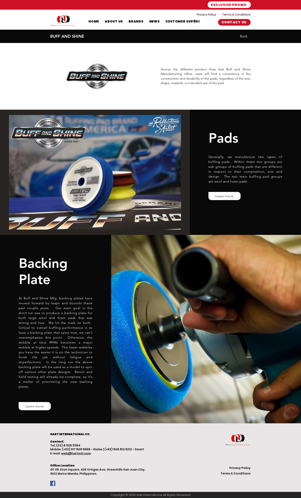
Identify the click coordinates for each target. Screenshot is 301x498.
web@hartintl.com (76, 453)
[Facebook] (52, 483)
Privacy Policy (206, 14)
